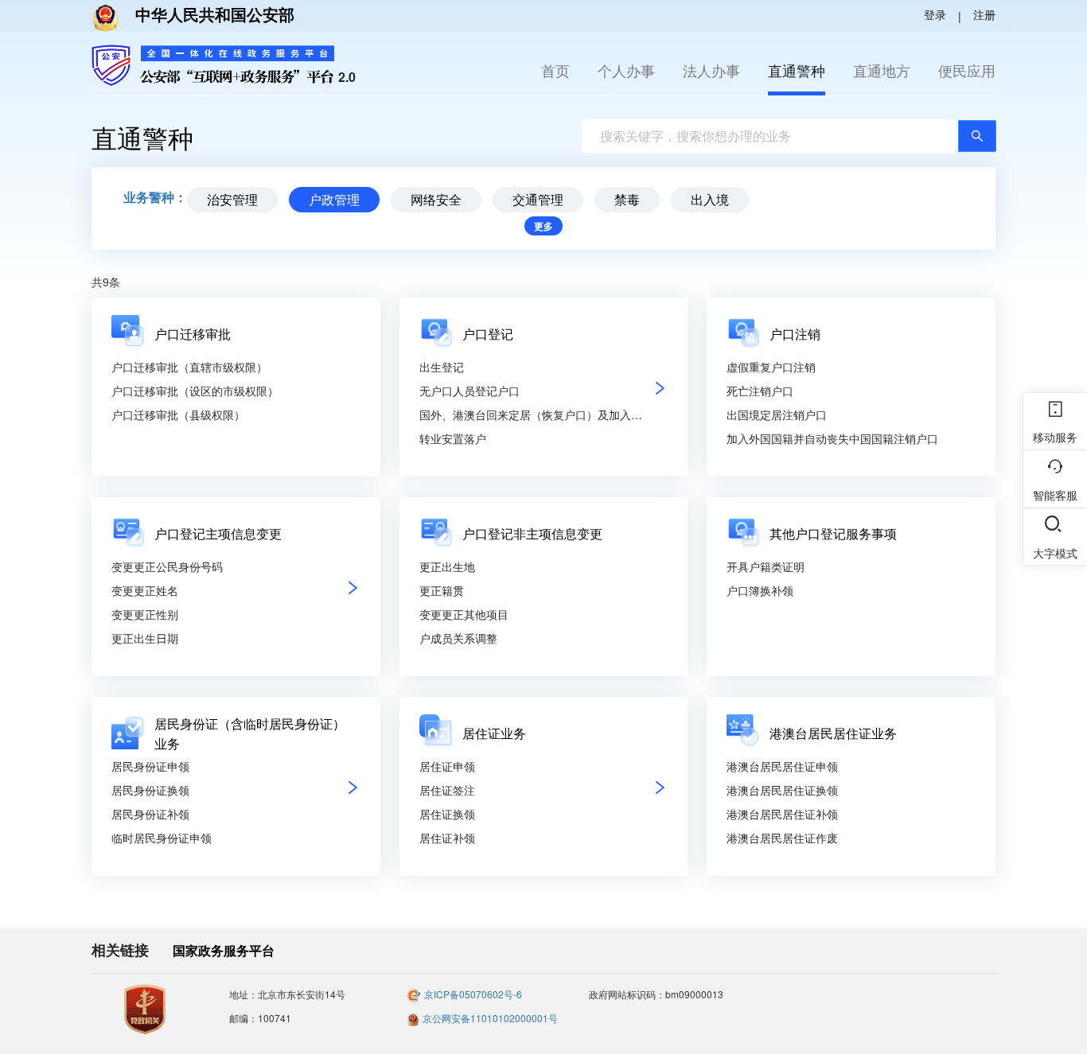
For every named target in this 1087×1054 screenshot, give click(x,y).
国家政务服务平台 (224, 950)
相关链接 (120, 950)
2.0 (347, 77)
